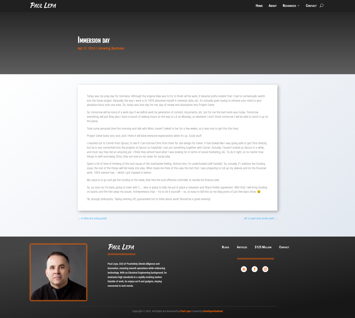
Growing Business (111, 48)
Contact (311, 6)
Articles (242, 247)
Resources (289, 6)
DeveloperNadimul (213, 311)
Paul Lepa (185, 311)
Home (259, 6)
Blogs (225, 247)
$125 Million (263, 247)
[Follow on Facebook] (255, 269)
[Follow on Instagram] (265, 269)
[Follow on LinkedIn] (244, 269)
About (273, 6)
